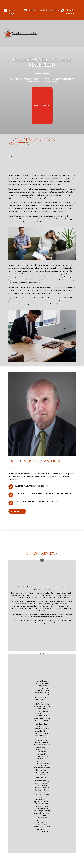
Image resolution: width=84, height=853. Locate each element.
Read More (17, 511)
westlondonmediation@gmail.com (44, 10)
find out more (41, 105)
